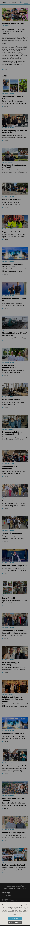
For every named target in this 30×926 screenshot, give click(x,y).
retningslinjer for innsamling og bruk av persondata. (15, 911)
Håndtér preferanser (15, 922)
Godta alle (15, 918)
